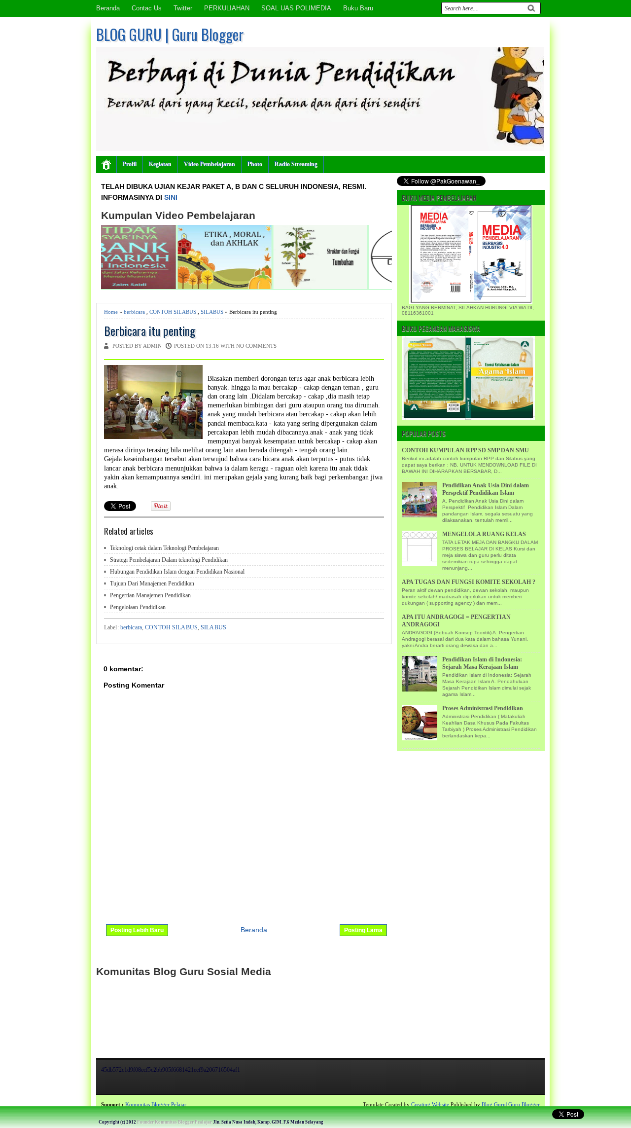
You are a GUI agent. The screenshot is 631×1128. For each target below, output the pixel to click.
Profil (130, 164)
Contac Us (147, 8)
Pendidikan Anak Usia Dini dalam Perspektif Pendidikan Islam (485, 489)
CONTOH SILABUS (172, 312)
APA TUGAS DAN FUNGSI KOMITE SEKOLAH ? (468, 582)
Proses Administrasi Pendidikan (482, 708)
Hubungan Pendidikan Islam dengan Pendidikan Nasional (177, 571)
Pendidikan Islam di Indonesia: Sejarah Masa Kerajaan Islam (482, 663)
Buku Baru (358, 8)
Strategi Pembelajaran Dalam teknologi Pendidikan (169, 559)
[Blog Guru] (72, 1104)
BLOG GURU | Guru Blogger (170, 34)
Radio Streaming (296, 164)
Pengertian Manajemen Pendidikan (150, 595)
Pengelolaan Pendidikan (138, 607)
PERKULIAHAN (226, 8)
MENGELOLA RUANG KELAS (484, 534)
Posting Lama (363, 930)
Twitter (183, 8)
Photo (254, 164)
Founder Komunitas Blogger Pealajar (174, 1122)
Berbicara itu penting (149, 331)
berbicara (134, 312)
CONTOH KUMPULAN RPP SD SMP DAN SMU (465, 450)
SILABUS (212, 312)
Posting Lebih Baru (137, 930)
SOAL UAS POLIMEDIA (296, 8)
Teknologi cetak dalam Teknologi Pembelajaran (164, 548)
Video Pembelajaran (209, 164)
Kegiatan (160, 164)
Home (111, 312)
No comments (256, 346)
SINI (170, 197)
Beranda (108, 8)
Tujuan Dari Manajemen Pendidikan (152, 583)
